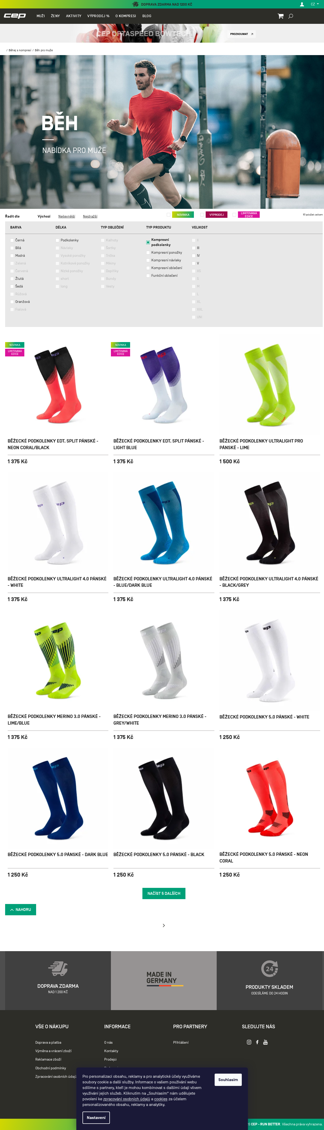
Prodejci (110, 1059)
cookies (161, 1099)
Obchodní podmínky (50, 1068)
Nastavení (96, 1117)
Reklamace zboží (48, 1059)
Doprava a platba (48, 1042)
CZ (313, 4)
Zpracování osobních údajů (56, 1076)
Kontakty (111, 1051)
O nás (108, 1042)
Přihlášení (181, 1042)
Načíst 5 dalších (164, 893)
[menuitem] (41, 16)
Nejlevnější (66, 216)
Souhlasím (228, 1079)
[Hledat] (291, 16)
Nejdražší (90, 216)
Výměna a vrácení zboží (53, 1051)
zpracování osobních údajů (126, 1099)
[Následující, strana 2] (164, 925)
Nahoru (23, 909)
